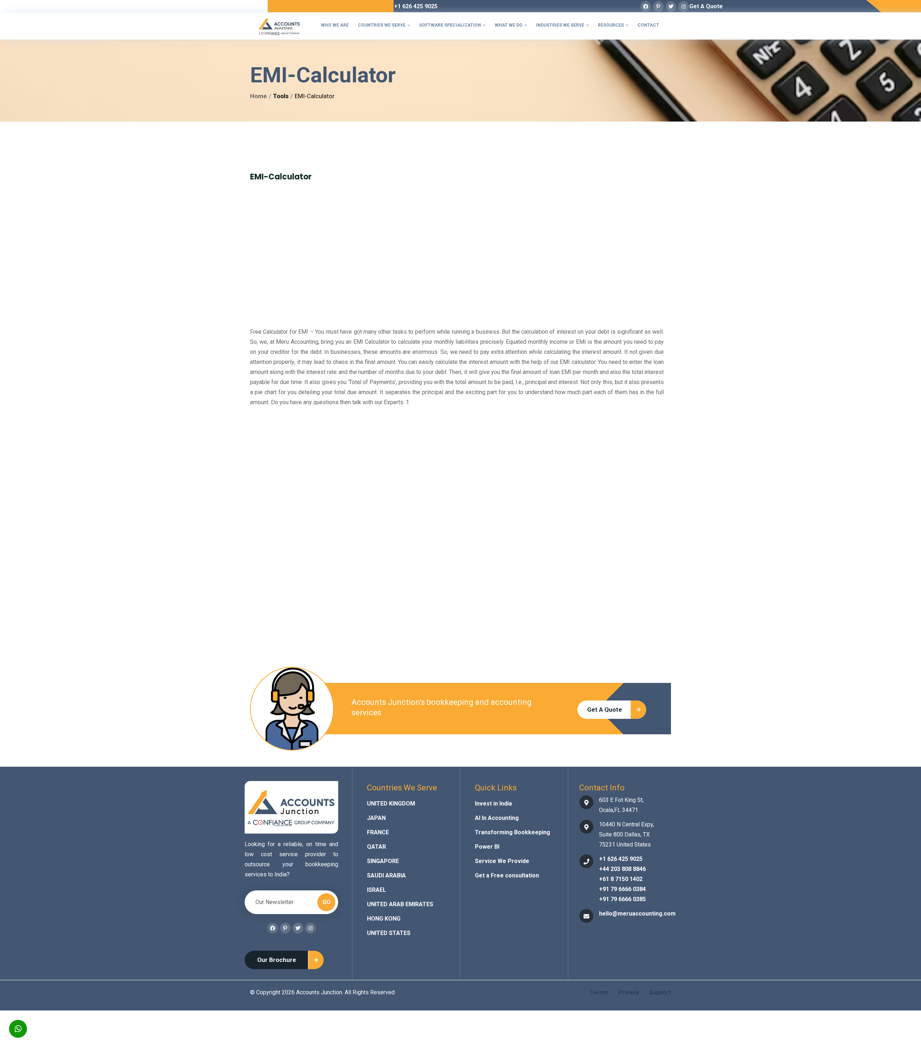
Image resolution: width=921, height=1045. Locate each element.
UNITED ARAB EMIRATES (400, 904)
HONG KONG (383, 918)
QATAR (376, 846)
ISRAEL (376, 889)
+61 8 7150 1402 (621, 879)
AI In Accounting (497, 817)
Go (326, 902)
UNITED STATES (388, 933)
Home (258, 96)
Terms (599, 992)
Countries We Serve (384, 25)
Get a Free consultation (507, 875)
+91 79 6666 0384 (622, 889)
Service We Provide (502, 861)
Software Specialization (452, 25)
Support (660, 992)
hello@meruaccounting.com (637, 913)
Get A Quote (706, 6)
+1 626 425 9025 (415, 6)
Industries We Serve (562, 25)
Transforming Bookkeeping (512, 832)
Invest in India (493, 803)
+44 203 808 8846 (622, 869)
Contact (648, 25)
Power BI (487, 846)
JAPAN (376, 817)
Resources (613, 25)
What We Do (511, 25)
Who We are (335, 25)
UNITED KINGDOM (391, 803)
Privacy (628, 992)
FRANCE (378, 832)
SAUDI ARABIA (386, 875)
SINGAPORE (383, 861)
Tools (281, 96)
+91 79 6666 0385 (622, 899)
